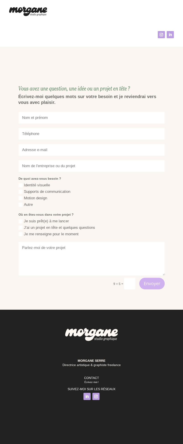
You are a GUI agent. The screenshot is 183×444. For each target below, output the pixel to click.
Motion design (35, 198)
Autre (28, 204)
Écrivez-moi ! (91, 382)
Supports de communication (47, 191)
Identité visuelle (37, 185)
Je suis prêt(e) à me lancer (46, 221)
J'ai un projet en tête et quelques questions (59, 227)
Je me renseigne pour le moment (51, 234)
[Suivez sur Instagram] (161, 34)
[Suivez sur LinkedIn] (170, 34)
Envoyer (152, 283)
